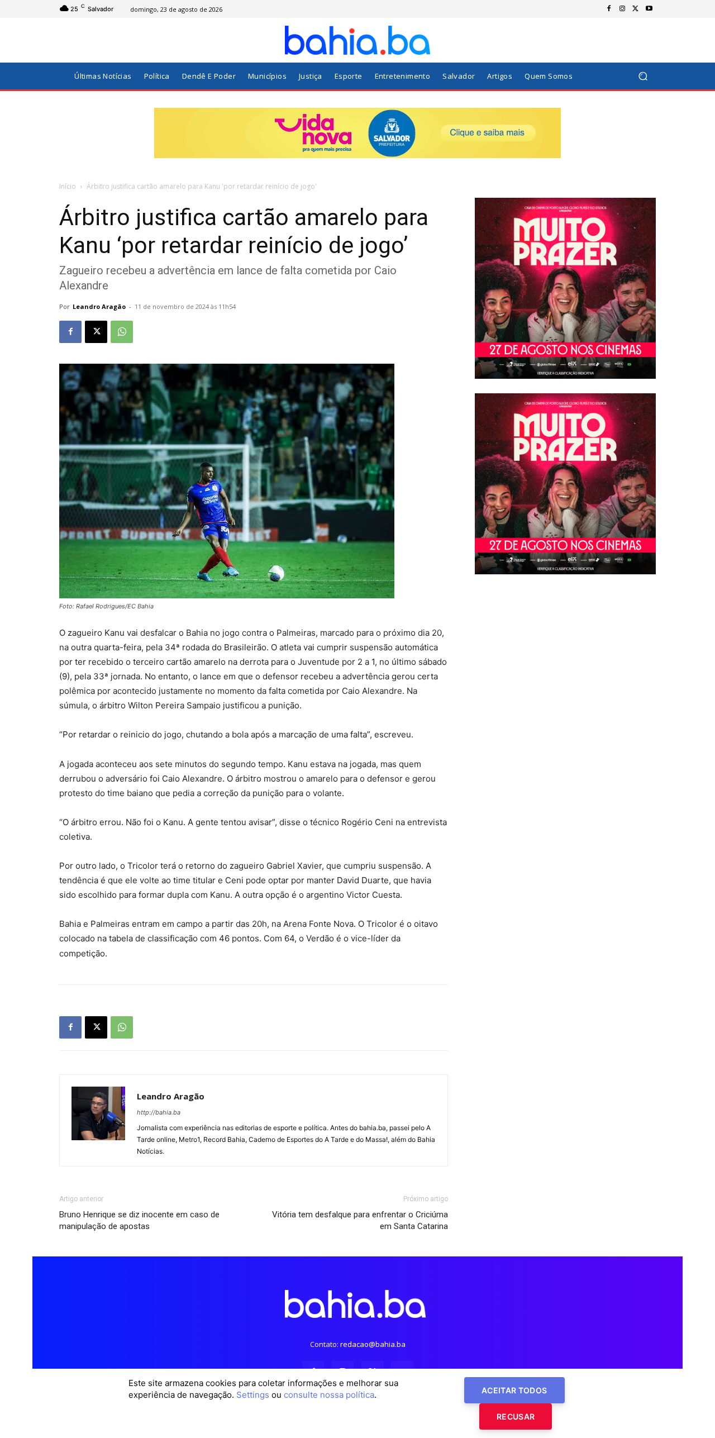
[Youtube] (649, 9)
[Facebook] (609, 9)
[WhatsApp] (122, 332)
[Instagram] (622, 9)
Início (67, 186)
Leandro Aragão (99, 306)
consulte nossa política (329, 1394)
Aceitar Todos (514, 1390)
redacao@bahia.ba (373, 1344)
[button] (643, 76)
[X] (635, 9)
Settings (252, 1394)
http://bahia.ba (158, 1112)
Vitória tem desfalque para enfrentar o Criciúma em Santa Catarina (360, 1220)
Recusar (516, 1416)
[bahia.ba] (357, 40)
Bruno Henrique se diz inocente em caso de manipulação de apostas (139, 1220)
